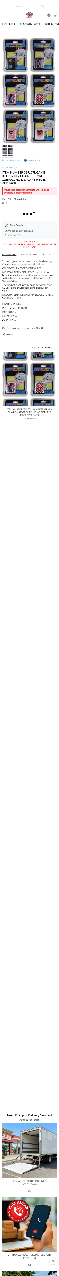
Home (5, 160)
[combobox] (27, 6)
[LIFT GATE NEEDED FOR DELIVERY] (29, 1150)
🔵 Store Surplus (32, 160)
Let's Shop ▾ (16, 160)
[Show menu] (4, 15)
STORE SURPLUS (10, 167)
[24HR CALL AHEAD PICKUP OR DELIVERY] (29, 1224)
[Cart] (55, 15)
